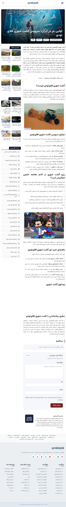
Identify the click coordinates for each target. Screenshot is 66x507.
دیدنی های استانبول (42, 469)
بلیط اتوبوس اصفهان (12, 213)
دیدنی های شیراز (59, 477)
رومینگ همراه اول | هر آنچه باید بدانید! (16, 124)
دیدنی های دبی (43, 471)
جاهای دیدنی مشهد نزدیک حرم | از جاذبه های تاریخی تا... (5, 89)
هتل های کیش (13, 226)
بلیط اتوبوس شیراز (13, 218)
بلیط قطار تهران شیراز (12, 209)
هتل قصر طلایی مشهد (12, 248)
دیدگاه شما (59, 363)
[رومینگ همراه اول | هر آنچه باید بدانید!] (16, 119)
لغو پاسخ (28, 355)
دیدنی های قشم (59, 485)
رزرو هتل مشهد (16, 435)
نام (61, 382)
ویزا (28, 477)
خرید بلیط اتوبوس (25, 482)
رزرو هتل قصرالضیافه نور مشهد (10, 243)
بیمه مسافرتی (26, 488)
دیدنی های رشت (59, 493)
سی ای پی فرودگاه (25, 490)
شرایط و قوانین (10, 485)
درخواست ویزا (14, 169)
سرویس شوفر (14, 252)
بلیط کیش (9, 435)
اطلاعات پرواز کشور (9, 469)
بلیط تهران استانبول (12, 190)
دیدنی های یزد (59, 490)
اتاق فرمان (59, 7)
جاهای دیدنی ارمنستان (42, 480)
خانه (64, 7)
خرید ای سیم (14, 256)
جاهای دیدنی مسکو (42, 482)
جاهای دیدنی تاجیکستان (41, 474)
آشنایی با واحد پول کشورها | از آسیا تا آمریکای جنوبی (6, 125)
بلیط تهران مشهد (25, 435)
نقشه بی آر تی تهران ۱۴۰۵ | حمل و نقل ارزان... (16, 139)
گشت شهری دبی (29, 439)
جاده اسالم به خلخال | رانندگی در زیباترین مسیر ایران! (16, 74)
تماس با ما (11, 488)
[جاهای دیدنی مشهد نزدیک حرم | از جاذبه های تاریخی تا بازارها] (5, 82)
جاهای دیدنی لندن (43, 488)
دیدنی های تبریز (59, 482)
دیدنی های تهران (59, 469)
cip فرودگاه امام (13, 182)
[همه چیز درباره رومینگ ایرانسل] (5, 133)
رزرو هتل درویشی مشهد (11, 239)
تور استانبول (34, 437)
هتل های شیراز (13, 231)
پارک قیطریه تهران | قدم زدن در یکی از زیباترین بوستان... (16, 88)
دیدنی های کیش (59, 480)
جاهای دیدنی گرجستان (42, 477)
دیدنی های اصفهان (58, 474)
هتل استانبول (45, 435)
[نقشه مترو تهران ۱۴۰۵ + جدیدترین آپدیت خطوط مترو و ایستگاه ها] (16, 104)
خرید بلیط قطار (13, 156)
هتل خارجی (23, 437)
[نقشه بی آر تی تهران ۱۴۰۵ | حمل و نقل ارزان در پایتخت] (16, 133)
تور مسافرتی (26, 480)
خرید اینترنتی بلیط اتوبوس (11, 160)
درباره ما (11, 490)
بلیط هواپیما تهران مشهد (11, 186)
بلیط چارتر (11, 437)
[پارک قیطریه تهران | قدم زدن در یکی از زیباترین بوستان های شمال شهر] (16, 82)
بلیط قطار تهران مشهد (12, 201)
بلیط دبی (38, 435)
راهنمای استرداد (10, 474)
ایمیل (61, 390)
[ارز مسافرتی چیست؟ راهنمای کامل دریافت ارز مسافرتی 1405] (5, 104)
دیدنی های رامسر (59, 488)
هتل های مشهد (13, 222)
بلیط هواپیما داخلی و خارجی (10, 152)
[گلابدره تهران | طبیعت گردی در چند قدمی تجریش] (16, 53)
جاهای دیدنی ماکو (43, 490)
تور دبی (28, 437)
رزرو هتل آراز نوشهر (12, 235)
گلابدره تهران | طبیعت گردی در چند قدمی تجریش (16, 58)
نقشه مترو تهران (42, 437)
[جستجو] (3, 3)
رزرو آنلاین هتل (26, 471)
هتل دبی (33, 435)
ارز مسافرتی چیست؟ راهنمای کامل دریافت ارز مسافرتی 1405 (6, 110)
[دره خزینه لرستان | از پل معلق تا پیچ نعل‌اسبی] (5, 68)
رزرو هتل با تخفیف (13, 165)
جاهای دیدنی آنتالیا (42, 485)
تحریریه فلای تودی (55, 39)
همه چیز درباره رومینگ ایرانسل (6, 138)
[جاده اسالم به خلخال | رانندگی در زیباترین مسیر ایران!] (16, 68)
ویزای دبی (17, 437)
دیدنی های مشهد (59, 471)
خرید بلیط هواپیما (25, 469)
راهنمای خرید (10, 477)
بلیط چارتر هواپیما (13, 177)
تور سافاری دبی (22, 439)
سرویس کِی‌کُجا (10, 480)
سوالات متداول (10, 482)
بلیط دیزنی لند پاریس (39, 439)
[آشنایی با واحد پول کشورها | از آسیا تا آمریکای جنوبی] (5, 119)
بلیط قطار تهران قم (13, 205)
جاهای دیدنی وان (43, 493)
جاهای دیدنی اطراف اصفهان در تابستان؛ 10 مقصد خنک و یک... (6, 59)
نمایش (40, 78)
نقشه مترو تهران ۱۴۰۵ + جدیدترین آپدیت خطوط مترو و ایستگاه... (16, 110)
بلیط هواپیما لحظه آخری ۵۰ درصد (10, 195)
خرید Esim (26, 485)
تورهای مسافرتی (13, 173)
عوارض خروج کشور (9, 471)
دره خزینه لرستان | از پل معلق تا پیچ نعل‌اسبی (6, 74)
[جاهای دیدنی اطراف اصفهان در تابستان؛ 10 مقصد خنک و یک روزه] (5, 53)
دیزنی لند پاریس (60, 65)
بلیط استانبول (52, 435)
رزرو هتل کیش (51, 437)
